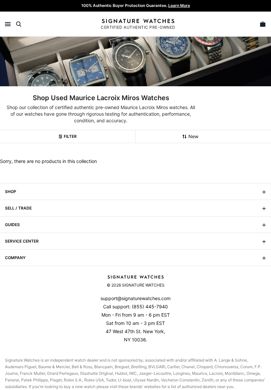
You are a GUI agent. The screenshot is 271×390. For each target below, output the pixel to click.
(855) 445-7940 (150, 306)
